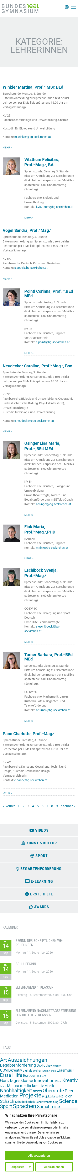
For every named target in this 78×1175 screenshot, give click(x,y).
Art (3, 1060)
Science (68, 1101)
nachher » (68, 806)
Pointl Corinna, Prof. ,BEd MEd (48, 293)
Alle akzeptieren (39, 1155)
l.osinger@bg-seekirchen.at (53, 504)
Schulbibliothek (25, 1101)
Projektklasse (50, 1096)
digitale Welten (32, 1070)
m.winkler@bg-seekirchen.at (32, 137)
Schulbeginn (26, 964)
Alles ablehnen (54, 1167)
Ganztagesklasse (16, 1080)
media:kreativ (32, 1085)
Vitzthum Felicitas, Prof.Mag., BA (41, 162)
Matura (13, 1085)
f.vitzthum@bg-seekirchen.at (54, 207)
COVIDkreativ (11, 1070)
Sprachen (24, 1106)
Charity (57, 1066)
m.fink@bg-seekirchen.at (52, 548)
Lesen (3, 1086)
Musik (49, 1086)
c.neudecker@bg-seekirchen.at (34, 421)
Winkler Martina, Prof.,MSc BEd (33, 87)
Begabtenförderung (18, 1065)
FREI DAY (41, 1075)
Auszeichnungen (27, 1060)
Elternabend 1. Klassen (34, 987)
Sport (6, 1106)
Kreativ (70, 1080)
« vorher (9, 806)
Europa (29, 1075)
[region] (39, 1142)
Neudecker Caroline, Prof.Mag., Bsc (37, 366)
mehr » (7, 147)
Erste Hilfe (11, 1075)
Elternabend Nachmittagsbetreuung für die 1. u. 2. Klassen (46, 1013)
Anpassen (18, 1167)
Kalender (10, 927)
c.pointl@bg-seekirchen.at (53, 342)
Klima (58, 1081)
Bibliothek (44, 1065)
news (37, 1091)
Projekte (30, 1095)
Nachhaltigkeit (16, 1090)
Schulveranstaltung (47, 1101)
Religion (65, 1096)
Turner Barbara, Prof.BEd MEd (48, 657)
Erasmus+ (65, 1070)
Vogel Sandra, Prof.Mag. (27, 230)
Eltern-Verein (49, 1071)
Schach (7, 1101)
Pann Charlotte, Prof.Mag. (28, 733)
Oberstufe (53, 1090)
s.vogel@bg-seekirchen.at (31, 268)
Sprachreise (48, 1106)
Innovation (44, 1080)
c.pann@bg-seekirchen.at (30, 780)
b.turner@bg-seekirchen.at (53, 710)
